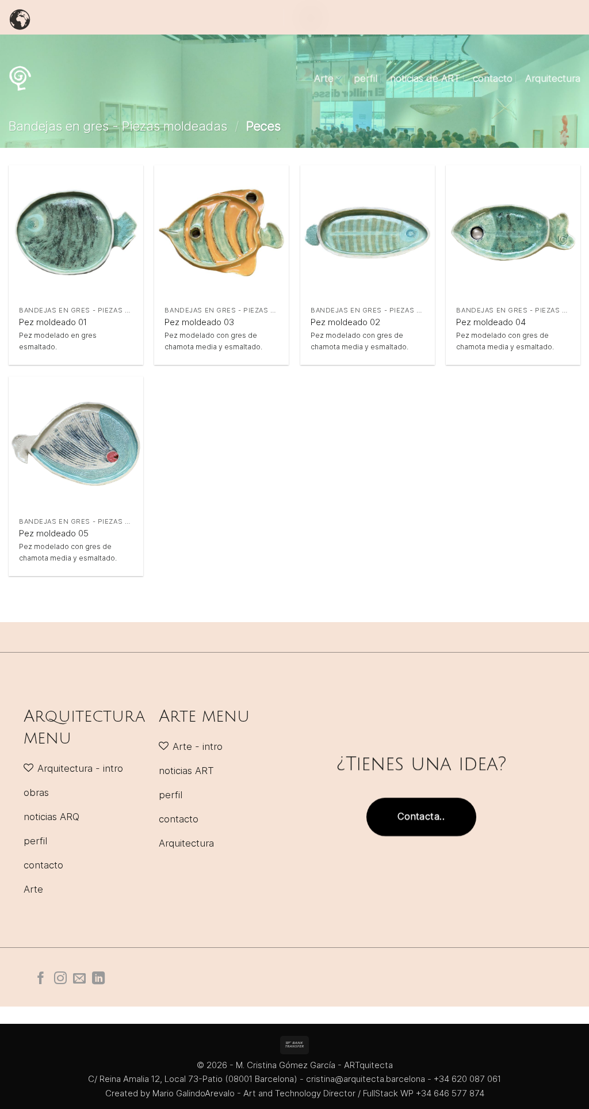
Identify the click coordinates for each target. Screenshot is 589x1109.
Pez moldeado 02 (345, 322)
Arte (324, 78)
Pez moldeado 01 (53, 322)
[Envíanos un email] (79, 979)
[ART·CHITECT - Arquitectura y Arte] (20, 78)
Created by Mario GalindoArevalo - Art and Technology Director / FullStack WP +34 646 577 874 (294, 1093)
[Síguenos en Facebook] (41, 979)
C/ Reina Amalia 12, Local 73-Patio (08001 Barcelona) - (197, 1078)
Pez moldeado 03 (199, 322)
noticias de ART (425, 78)
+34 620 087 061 (467, 1078)
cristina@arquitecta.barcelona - (370, 1078)
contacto (492, 78)
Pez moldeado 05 (54, 533)
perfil (365, 78)
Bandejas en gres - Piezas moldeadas (118, 126)
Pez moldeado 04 (491, 322)
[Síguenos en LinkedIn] (98, 979)
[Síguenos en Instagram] (60, 979)
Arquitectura (552, 78)
